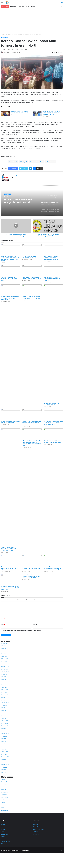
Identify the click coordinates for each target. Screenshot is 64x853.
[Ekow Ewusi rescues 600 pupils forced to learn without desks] (53, 433)
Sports (2, 807)
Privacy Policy (36, 826)
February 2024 (4, 720)
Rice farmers (51, 162)
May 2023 (3, 744)
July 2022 (3, 769)
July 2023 (3, 738)
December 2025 (5, 664)
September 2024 (5, 702)
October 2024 (4, 700)
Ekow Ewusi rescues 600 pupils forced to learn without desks (52, 441)
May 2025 (3, 682)
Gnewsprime (16, 175)
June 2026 (3, 648)
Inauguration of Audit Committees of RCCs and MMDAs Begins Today (8, 548)
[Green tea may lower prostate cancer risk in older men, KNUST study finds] (10, 579)
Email (3, 624)
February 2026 (4, 658)
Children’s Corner (5, 841)
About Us (35, 824)
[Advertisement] (32, 21)
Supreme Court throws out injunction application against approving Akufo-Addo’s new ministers (10, 258)
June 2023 (3, 741)
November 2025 (5, 666)
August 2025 (4, 674)
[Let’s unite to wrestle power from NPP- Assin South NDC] (10, 414)
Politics (3, 805)
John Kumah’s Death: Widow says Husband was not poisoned (31, 277)
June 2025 (3, 679)
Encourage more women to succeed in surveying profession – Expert (53, 278)
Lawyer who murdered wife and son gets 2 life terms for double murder (31, 568)
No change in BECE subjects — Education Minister (52, 404)
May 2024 (3, 713)
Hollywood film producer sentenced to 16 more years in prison (9, 278)
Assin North (13, 162)
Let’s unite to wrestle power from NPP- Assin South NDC (10, 421)
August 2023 (4, 736)
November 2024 (5, 697)
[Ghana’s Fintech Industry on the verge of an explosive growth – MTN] (31, 414)
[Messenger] (34, 168)
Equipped (24, 162)
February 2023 (4, 751)
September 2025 (5, 671)
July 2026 (3, 645)
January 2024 (4, 723)
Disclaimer (35, 831)
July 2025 (3, 676)
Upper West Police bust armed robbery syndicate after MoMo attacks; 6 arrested (52, 112)
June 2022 (3, 772)
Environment (4, 794)
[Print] (41, 168)
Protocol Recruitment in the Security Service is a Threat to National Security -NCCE (31, 576)
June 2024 (3, 710)
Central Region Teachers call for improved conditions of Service (31, 297)
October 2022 (4, 762)
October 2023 (4, 731)
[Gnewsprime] (7, 2)
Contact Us (36, 834)
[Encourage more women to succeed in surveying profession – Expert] (53, 270)
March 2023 (4, 749)
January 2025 (4, 692)
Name (3, 618)
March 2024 (4, 718)
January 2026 (4, 661)
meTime (3, 802)
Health (2, 799)
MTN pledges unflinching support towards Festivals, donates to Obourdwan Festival (53, 422)
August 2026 (4, 643)
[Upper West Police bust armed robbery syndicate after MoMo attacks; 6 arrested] (37, 113)
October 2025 (4, 669)
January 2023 (4, 754)
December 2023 (5, 725)
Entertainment (4, 792)
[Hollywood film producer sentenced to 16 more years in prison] (10, 270)
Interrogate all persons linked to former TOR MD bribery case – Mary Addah (28, 6)
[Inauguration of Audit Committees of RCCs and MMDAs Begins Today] (10, 487)
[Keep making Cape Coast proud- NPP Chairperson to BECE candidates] (10, 289)
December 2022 (5, 756)
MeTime (3, 829)
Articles (3, 779)
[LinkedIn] (30, 168)
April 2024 (3, 715)
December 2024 (5, 695)
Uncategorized (4, 810)
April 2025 (3, 684)
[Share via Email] (38, 168)
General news (9, 34)
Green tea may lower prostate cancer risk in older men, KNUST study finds (10, 588)
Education (3, 789)
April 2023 (3, 746)
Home (3, 34)
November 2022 (5, 759)
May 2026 (3, 651)
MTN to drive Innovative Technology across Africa (29, 257)
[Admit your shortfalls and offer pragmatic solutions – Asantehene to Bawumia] (53, 249)
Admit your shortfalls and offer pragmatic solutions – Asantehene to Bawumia (53, 257)
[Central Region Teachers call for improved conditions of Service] (31, 289)
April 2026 (3, 653)
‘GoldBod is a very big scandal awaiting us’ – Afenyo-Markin (19, 112)
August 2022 (4, 767)
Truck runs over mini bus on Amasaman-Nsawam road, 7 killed (9, 568)
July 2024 (3, 707)
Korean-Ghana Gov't (37, 162)
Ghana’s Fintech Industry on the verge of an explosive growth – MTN (31, 422)
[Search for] (62, 3)
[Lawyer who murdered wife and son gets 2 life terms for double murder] (31, 560)
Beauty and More (5, 781)
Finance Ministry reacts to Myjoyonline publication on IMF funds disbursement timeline (53, 568)
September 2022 (5, 764)
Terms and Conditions (38, 829)
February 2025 (4, 689)
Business (3, 784)
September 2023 (5, 733)
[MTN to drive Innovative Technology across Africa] (31, 249)
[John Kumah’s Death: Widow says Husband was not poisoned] (31, 270)
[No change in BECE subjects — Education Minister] (53, 343)
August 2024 (4, 705)
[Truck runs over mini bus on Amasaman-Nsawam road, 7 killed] (10, 560)
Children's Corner (5, 787)
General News (4, 834)
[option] (32, 200)
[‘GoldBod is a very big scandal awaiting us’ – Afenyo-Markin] (5, 113)
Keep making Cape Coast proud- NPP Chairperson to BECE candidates (10, 298)
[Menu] (2, 3)
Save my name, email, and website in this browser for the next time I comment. (22, 630)
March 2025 (4, 687)
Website (35, 624)
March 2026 (4, 656)
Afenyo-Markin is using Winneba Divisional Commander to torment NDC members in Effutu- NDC (31, 443)
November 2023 (5, 728)
